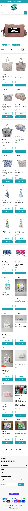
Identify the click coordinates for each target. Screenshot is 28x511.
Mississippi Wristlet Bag (20, 326)
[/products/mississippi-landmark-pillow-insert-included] (21, 287)
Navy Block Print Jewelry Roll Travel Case (6, 264)
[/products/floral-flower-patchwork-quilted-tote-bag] (7, 130)
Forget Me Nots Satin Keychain (6, 233)
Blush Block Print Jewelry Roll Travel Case (6, 296)
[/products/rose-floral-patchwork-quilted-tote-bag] (21, 64)
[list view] (25, 49)
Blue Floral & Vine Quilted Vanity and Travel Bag (19, 139)
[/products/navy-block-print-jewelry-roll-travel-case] (7, 253)
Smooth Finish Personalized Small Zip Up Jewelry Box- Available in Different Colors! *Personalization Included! (20, 404)
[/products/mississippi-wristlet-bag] (21, 319)
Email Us (20, 505)
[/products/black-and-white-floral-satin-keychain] (21, 223)
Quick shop (7, 82)
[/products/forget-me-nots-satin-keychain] (7, 223)
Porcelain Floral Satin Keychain (6, 203)
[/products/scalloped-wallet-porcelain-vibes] (7, 425)
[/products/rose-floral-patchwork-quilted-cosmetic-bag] (7, 97)
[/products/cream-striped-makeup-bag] (21, 355)
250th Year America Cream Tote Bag (6, 371)
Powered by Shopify (14, 508)
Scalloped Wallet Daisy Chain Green (20, 434)
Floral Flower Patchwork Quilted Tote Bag (7, 142)
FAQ (16, 505)
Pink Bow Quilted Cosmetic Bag (19, 173)
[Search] (25, 12)
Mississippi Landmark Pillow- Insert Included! (20, 300)
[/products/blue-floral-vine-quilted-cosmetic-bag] (7, 163)
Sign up (21, 484)
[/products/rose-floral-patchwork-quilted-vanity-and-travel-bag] (21, 97)
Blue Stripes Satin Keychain (19, 203)
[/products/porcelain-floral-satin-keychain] (7, 193)
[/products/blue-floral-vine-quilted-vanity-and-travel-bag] (21, 128)
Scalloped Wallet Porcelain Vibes (6, 434)
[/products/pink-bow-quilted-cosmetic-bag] (21, 163)
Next (19, 449)
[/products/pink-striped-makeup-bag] (7, 394)
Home (2, 17)
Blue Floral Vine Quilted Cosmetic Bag (7, 173)
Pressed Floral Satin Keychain (19, 233)
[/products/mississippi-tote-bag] (7, 323)
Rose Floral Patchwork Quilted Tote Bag (20, 76)
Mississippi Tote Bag (6, 336)
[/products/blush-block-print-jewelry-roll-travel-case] (7, 285)
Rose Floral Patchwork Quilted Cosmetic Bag (7, 107)
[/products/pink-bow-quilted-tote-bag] (7, 65)
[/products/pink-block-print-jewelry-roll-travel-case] (21, 253)
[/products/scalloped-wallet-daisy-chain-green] (21, 425)
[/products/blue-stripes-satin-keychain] (21, 193)
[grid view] (22, 49)
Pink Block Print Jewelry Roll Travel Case (19, 264)
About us (12, 505)
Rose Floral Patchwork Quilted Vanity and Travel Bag (20, 108)
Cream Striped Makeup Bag (20, 365)
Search (7, 505)
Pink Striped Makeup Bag (6, 407)
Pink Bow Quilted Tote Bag (7, 77)
